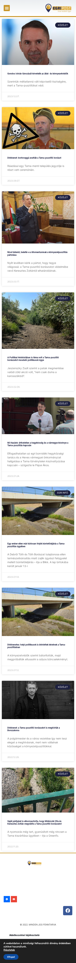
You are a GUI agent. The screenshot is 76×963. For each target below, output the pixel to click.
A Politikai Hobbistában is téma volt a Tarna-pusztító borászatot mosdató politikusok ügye (33, 358)
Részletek (9, 950)
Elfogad (11, 956)
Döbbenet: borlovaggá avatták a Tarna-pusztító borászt (34, 158)
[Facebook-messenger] (7, 899)
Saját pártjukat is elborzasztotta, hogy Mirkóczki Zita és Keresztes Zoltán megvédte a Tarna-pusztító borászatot (34, 822)
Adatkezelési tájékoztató (24, 935)
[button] (7, 8)
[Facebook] (67, 910)
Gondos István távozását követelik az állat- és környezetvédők (37, 73)
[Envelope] (14, 899)
